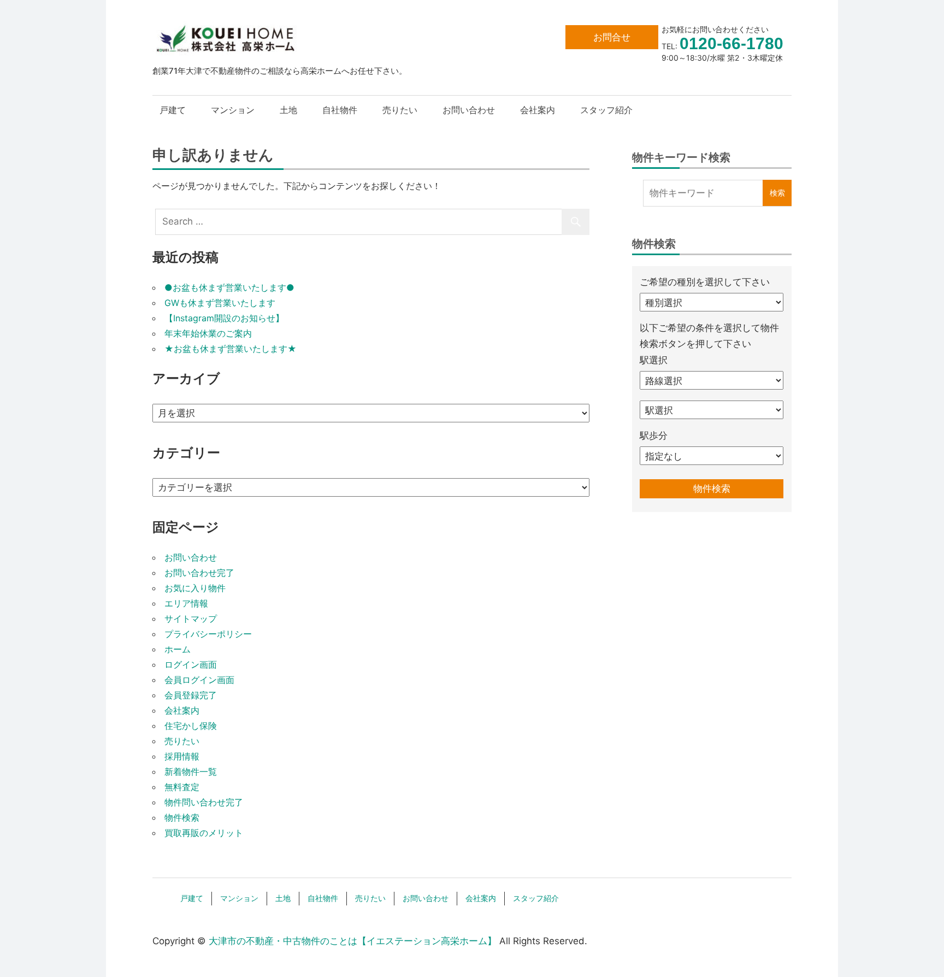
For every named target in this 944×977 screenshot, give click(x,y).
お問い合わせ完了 (199, 572)
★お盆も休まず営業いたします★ (230, 348)
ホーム (177, 649)
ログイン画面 (190, 664)
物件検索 (181, 817)
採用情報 (181, 756)
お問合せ (611, 37)
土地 (288, 109)
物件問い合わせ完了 (203, 802)
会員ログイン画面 (199, 679)
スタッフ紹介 (606, 109)
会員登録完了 (190, 695)
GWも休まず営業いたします (219, 302)
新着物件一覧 (190, 771)
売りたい (399, 109)
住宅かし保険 (190, 725)
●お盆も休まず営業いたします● (229, 287)
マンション (233, 109)
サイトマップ (190, 618)
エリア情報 (186, 603)
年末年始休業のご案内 (208, 333)
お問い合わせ (468, 109)
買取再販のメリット (203, 832)
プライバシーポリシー (208, 633)
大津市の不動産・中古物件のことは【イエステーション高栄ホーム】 (353, 940)
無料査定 (181, 786)
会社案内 (537, 109)
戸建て (173, 109)
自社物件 (339, 109)
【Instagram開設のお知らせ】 (224, 318)
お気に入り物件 (195, 587)
